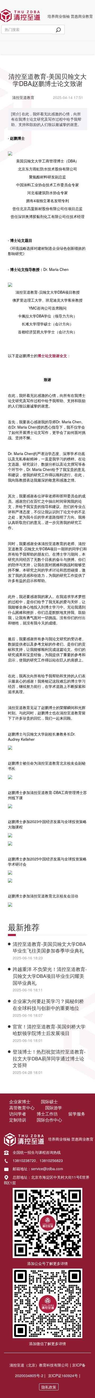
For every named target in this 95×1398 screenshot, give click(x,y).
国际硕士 (49, 1102)
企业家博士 (19, 1102)
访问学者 (17, 1114)
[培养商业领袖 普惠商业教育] (20, 14)
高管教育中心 (22, 1108)
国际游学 (53, 1108)
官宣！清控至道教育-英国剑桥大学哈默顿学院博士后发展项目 (49, 1030)
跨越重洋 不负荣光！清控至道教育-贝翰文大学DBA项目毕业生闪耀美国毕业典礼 (50, 975)
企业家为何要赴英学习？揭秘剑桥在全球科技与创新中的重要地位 (48, 1004)
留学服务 (76, 1114)
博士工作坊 (47, 1114)
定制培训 (17, 1120)
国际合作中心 (49, 1120)
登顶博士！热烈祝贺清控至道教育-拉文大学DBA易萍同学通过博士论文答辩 (49, 1058)
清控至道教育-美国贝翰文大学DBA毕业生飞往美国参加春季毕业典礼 (49, 947)
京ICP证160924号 (63, 1375)
